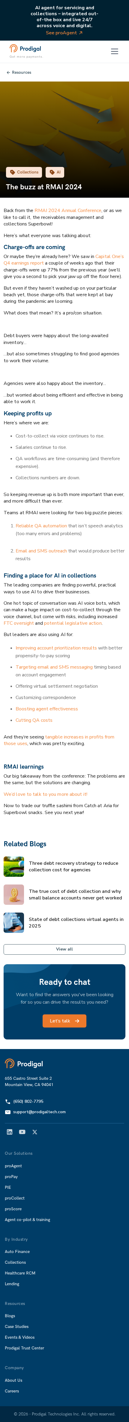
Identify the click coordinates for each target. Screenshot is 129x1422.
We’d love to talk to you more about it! (45, 794)
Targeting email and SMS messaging (54, 667)
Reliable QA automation (41, 526)
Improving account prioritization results (56, 648)
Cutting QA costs (34, 720)
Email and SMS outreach (41, 551)
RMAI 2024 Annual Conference (67, 210)
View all (64, 949)
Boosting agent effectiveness (47, 709)
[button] (114, 51)
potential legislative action (72, 623)
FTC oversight (19, 623)
